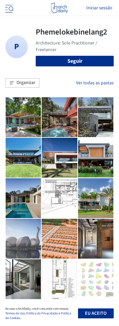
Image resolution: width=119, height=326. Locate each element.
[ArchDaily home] (59, 8)
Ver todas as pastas (95, 83)
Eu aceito (95, 313)
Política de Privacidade (42, 313)
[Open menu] (8, 8)
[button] (22, 83)
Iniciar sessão (99, 8)
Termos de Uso (15, 313)
